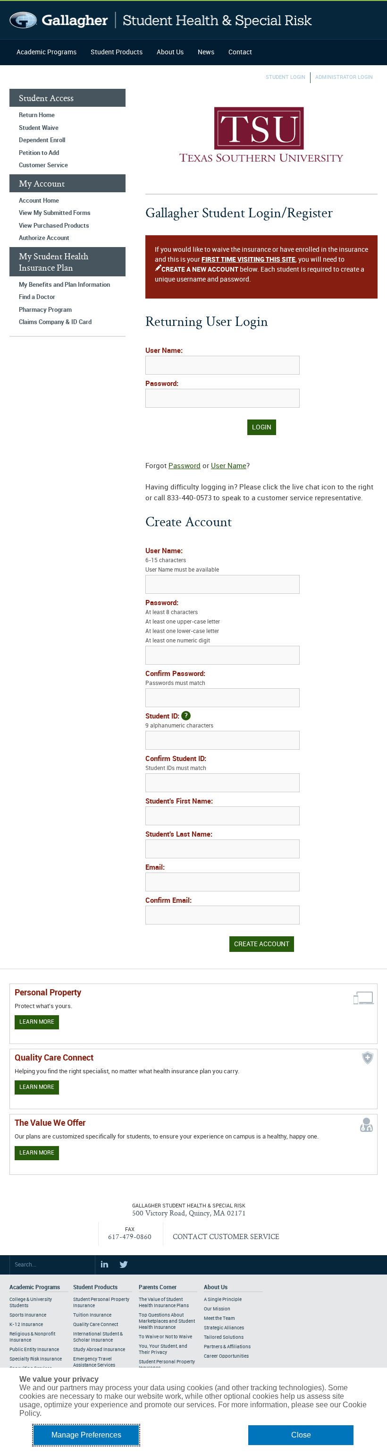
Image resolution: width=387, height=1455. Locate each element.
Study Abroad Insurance (99, 1349)
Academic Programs (46, 52)
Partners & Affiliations (227, 1346)
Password (184, 466)
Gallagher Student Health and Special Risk (160, 20)
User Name (228, 466)
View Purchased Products (54, 226)
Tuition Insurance (92, 1315)
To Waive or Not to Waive (165, 1337)
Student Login (285, 77)
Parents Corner (158, 1287)
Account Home (39, 200)
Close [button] (301, 1435)
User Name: (164, 351)
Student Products (117, 52)
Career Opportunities (226, 1356)
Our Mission (217, 1309)
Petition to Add (39, 153)
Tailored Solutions (224, 1337)
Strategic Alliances (224, 1328)
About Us (170, 52)
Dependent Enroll (42, 140)
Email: (155, 868)
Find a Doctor (37, 297)
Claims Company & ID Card (55, 322)
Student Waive (39, 128)
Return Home (37, 115)
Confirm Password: (175, 678)
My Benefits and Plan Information (64, 285)
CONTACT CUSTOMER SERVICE (226, 1236)
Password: (161, 384)
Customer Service (43, 165)
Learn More (36, 1022)
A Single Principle (223, 1299)
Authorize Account (44, 238)
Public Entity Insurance (34, 1349)
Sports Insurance (27, 1315)
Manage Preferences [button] (86, 1435)
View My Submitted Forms (55, 213)
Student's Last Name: (178, 835)
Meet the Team (219, 1318)
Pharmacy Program (45, 310)
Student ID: (179, 720)
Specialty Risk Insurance (35, 1359)
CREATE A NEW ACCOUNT (199, 269)
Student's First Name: (179, 801)
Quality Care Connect (95, 1324)
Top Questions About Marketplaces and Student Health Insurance (167, 1321)
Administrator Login (344, 77)
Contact (240, 52)
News (206, 52)
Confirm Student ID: (175, 763)
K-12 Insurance (26, 1324)
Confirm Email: (168, 901)
